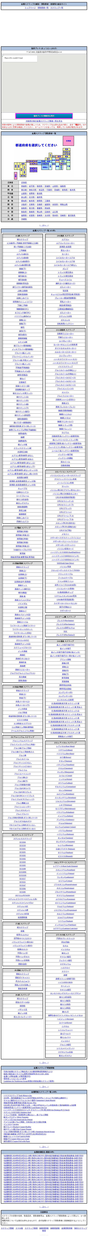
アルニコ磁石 (65, 1045)
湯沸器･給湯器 (65, 247)
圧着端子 (22, 382)
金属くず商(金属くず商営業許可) (17, 1076)
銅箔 (22, 327)
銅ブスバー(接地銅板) (22, 346)
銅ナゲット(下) (22, 408)
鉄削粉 (22, 1006)
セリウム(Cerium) (65, 881)
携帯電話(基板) (65, 689)
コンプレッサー (65, 356)
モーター (65, 254)
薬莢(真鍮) (22, 681)
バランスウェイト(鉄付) (22, 946)
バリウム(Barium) (65, 831)
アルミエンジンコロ (65, 389)
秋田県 (39, 186)
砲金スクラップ (22, 690)
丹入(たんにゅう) (23, 981)
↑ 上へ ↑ (44, 225)
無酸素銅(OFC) (22, 309)
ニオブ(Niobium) (65, 805)
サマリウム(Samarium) (65, 895)
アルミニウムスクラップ (22, 741)
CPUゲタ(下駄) (65, 530)
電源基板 (65, 681)
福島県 (63, 186)
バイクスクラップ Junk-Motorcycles (18, 1096)
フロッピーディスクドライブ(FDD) (65, 570)
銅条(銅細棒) (22, 507)
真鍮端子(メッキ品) (22, 618)
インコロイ (65, 1041)
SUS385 (22, 892)
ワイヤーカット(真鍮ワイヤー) (22, 626)
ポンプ (65, 269)
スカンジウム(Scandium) (65, 870)
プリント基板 (65, 659)
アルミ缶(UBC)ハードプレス (22, 796)
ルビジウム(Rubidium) (65, 794)
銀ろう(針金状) (65, 997)
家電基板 (65, 678)
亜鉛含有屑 (22, 989)
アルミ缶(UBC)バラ (23, 788)
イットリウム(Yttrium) (65, 873)
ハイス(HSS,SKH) (65, 982)
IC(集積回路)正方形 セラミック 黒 (65, 729)
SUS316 (22, 845)
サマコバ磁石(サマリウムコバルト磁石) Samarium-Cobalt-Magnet (29, 1100)
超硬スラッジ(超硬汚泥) (65, 979)
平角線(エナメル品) (22, 371)
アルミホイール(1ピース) (65, 378)
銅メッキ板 (22, 444)
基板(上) (65, 667)
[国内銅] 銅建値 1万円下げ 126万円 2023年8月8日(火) (25, 1134)
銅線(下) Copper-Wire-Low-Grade (16, 1139)
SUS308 (22, 869)
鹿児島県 (71, 215)
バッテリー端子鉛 (65, 454)
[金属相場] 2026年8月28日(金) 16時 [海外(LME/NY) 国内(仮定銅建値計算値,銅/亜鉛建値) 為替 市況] (43, 1199)
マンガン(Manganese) (65, 772)
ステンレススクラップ (22, 839)
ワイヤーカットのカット (22, 629)
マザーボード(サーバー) (65, 545)
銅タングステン (22, 503)
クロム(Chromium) (65, 768)
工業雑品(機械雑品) (65, 309)
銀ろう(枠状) (65, 1008)
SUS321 (22, 882)
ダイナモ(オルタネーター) (65, 348)
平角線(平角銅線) (23, 368)
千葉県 (49, 190)
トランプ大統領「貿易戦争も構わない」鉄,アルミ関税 (26, 1115)
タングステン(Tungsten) (65, 842)
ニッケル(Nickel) (65, 779)
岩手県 (31, 186)
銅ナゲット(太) (22, 397)
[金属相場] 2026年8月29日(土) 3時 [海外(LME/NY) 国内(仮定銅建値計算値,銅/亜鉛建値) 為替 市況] (43, 1172)
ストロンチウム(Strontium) (65, 798)
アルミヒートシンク (22, 774)
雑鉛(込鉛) (22, 964)
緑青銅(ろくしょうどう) (22, 302)
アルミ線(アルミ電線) (22, 748)
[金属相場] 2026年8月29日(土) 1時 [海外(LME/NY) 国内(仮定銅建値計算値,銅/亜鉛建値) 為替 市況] (43, 1177)
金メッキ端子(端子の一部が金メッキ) (65, 656)
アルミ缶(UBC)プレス (23, 792)
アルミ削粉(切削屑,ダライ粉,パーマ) (22, 818)
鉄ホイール (65, 462)
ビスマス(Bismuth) (65, 856)
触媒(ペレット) (65, 429)
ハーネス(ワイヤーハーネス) (65, 359)
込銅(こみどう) (22, 298)
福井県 (39, 197)
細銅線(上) (22, 272)
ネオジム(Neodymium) (65, 888)
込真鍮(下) (22, 578)
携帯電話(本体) (65, 685)
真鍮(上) (22, 571)
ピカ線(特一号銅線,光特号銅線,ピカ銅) (22, 243)
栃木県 (72, 190)
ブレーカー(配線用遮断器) (65, 298)
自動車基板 (65, 465)
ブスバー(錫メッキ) (22, 353)
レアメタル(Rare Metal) (65, 746)
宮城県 (47, 186)
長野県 (31, 193)
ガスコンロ (65, 320)
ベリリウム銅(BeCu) (22, 316)
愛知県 (24, 201)
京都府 (39, 204)
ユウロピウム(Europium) (65, 899)
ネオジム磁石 (65, 990)
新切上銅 (22, 510)
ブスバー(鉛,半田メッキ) (23, 360)
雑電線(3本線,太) (22, 546)
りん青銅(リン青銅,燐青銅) (22, 727)
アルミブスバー (22, 814)
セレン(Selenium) (65, 790)
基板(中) (65, 670)
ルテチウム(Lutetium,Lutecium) (65, 928)
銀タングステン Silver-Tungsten (16, 1117)
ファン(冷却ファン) (65, 581)
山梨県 (24, 193)
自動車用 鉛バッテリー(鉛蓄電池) (65, 436)
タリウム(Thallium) (65, 853)
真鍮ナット (22, 585)
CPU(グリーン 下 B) (65, 519)
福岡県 (24, 215)
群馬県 (64, 190)
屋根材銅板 (22, 338)
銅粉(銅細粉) (22, 419)
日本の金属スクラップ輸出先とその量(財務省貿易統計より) (28, 1072)
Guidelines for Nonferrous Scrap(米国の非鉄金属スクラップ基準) (29, 1081)
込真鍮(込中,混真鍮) (22, 582)
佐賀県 (31, 215)
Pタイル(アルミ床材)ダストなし (23, 825)
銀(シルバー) (65, 1037)
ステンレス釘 (22, 906)
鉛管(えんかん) (22, 935)
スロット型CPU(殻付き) (65, 523)
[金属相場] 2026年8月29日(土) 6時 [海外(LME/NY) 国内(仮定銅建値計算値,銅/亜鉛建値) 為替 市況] (43, 1165)
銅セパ (22, 379)
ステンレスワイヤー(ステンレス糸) (22, 899)
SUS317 (22, 879)
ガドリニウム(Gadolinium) (65, 903)
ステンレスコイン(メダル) (22, 903)
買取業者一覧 (43, 8)
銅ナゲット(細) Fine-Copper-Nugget (17, 1129)
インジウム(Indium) (65, 816)
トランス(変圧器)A (65, 272)
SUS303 (22, 862)
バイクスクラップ (65, 367)
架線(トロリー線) (23, 386)
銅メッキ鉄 (22, 1013)
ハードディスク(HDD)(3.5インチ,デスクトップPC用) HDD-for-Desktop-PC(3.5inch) (37, 1110)
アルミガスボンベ (22, 810)
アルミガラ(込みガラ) (22, 821)
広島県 (47, 212)
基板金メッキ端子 (65, 736)
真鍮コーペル (22, 622)
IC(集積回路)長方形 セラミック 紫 (65, 703)
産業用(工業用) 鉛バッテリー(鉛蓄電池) (65, 443)
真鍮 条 (23, 596)
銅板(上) (22, 320)
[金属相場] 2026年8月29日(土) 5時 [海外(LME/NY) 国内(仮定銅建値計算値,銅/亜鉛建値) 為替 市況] (43, 1168)
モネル (65, 946)
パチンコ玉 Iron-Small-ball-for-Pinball (18, 1120)
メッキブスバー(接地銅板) (22, 349)
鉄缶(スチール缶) (23, 1002)
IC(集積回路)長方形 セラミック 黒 (65, 718)
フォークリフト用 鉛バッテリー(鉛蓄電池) (65, 447)
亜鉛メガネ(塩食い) (22, 985)
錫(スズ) (65, 1012)
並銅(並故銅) (22, 294)
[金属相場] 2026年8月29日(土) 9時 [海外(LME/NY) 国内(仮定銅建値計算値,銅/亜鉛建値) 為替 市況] (43, 1158)
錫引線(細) (22, 280)
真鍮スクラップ (22, 567)
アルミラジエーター (65, 396)
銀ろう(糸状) (65, 1004)
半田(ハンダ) (22, 953)
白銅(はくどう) (22, 492)
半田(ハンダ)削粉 (23, 960)
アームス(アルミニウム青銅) (22, 731)
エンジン (65, 392)
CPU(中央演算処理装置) (65, 497)
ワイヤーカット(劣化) (22, 633)
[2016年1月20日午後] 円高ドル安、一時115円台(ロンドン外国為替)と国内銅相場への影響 (40, 1105)
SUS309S (22, 872)
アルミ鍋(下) (22, 781)
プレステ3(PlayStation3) (65, 635)
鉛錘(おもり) (22, 949)
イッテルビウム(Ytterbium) (65, 925)
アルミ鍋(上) (22, 777)
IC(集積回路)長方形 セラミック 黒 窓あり (65, 722)
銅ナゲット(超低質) (22, 415)
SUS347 (22, 885)
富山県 (24, 197)
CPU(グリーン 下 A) (65, 516)
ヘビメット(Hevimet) (65, 1019)
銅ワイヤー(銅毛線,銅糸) (23, 287)
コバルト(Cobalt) (65, 776)
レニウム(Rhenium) (65, 845)
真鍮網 (22, 666)
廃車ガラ (65, 403)
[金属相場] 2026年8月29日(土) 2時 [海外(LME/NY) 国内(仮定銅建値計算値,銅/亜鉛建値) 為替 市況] (43, 1175)
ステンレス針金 (22, 914)
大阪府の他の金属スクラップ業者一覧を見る (44, 121)
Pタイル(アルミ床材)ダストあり (23, 829)
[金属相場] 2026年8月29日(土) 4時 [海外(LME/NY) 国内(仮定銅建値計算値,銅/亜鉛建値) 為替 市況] (43, 1170)
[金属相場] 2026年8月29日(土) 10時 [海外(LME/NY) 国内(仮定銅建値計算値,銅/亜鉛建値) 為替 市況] (43, 1156)
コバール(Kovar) (65, 1023)
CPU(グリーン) (65, 512)
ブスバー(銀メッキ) (22, 364)
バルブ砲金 (22, 712)
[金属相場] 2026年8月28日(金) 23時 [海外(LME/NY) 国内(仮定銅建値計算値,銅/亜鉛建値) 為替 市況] (43, 1182)
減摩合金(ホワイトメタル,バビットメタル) (65, 1015)
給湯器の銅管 (22, 477)
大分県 (47, 215)
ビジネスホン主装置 (65, 700)
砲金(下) (22, 698)
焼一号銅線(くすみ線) (22, 247)
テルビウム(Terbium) (65, 906)
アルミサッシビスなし (22, 763)
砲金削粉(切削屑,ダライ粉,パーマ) (22, 716)
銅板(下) (22, 324)
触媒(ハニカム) (65, 414)
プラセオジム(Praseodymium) (65, 884)
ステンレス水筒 (65, 316)
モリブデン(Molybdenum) (65, 809)
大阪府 (24, 204)
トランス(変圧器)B (65, 276)
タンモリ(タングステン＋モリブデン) (65, 993)
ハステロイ (65, 968)
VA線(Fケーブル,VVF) (23, 550)
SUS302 (22, 859)
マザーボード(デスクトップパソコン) (65, 538)
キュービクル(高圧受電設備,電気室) (65, 294)
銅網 (22, 437)
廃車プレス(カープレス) (65, 407)
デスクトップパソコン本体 (65, 479)
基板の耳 (65, 663)
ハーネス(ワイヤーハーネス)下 (65, 363)
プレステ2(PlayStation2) (65, 624)
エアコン (65, 239)
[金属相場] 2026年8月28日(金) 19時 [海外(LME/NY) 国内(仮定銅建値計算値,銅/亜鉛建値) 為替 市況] (43, 1192)
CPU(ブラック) (65, 508)
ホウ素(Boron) (65, 757)
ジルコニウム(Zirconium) (65, 801)
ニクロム (65, 1026)
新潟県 (39, 193)
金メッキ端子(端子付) (65, 645)
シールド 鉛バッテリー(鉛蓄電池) (65, 451)
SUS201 (22, 852)
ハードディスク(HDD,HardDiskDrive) (65, 552)
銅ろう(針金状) (22, 499)
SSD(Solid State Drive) (65, 563)
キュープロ (22, 488)
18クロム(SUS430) (22, 895)
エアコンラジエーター (65, 243)
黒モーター (65, 250)
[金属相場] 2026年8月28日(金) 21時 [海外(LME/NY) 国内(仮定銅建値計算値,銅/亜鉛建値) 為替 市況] (43, 1187)
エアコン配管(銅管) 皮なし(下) (22, 466)
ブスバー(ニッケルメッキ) (22, 357)
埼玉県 (41, 190)
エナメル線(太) (22, 254)
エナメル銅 (22, 342)
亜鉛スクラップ (22, 974)
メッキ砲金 (22, 709)
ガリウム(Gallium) (65, 783)
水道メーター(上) (23, 701)
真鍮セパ (22, 611)
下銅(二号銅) (22, 305)
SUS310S (22, 875)
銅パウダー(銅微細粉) (22, 423)
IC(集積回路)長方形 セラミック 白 (65, 711)
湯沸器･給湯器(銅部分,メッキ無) (22, 481)
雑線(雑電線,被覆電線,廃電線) (23, 557)
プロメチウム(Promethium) (65, 892)
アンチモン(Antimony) (65, 820)
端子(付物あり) (65, 607)
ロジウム (65, 432)
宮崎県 (63, 215)
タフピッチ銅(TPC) (22, 313)
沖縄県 (24, 219)
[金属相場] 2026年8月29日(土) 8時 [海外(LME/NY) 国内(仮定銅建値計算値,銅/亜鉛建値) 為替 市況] (43, 1160)
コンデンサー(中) (65, 692)
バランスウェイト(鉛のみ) (22, 942)
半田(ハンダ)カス (23, 957)
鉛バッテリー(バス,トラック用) (65, 440)
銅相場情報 (44, 1228)
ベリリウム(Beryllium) (65, 754)
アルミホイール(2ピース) (65, 381)
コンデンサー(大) (65, 696)
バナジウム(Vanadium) (65, 765)
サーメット (65, 986)
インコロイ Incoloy (11, 1124)
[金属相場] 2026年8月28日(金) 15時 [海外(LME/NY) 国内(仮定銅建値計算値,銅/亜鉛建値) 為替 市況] (43, 1201)
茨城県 (57, 190)
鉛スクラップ (22, 927)
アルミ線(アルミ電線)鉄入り (22, 752)
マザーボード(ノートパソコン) (65, 541)
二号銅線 (22, 250)
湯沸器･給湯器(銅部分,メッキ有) (22, 485)
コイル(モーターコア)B (65, 261)
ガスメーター (65, 287)
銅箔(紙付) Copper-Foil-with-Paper (17, 1141)
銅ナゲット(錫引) (23, 412)
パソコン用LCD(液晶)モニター (65, 494)
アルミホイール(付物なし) (65, 370)
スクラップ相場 (31, 1228)
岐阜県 (31, 201)
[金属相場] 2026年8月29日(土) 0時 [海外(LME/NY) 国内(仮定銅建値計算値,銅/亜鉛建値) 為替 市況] (43, 1180)
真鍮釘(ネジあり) (23, 659)
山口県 (55, 212)
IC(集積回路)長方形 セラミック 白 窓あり (65, 714)
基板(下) (65, 674)
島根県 (31, 212)
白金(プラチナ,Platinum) (65, 849)
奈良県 (55, 204)
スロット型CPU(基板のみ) (65, 527)
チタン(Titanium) (65, 761)
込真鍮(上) (22, 574)
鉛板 (22, 931)
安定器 (65, 291)
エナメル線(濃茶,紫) (22, 265)
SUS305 (22, 865)
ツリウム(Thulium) (65, 921)
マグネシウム (65, 964)
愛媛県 (39, 208)
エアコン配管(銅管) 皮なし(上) (22, 463)
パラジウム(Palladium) (65, 812)
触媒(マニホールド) (65, 421)
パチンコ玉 (22, 1009)
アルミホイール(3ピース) (65, 385)
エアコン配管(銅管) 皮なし (22, 455)
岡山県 (39, 212)
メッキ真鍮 (22, 651)
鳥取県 (24, 212)
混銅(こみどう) (22, 518)
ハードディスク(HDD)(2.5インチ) (65, 560)
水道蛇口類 (22, 607)
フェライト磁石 (65, 960)
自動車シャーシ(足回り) (65, 400)
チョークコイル (65, 280)
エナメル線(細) (22, 258)
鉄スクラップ (22, 998)
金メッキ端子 (65, 648)
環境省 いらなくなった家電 (15, 1079)
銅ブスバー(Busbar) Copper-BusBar (17, 1127)
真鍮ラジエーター (22, 670)
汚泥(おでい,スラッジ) (65, 938)
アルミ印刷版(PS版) (23, 785)
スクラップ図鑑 (7, 1228)
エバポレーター (65, 341)
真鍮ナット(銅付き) (22, 589)
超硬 (65, 975)
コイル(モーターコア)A (65, 258)
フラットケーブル (65, 574)
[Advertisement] (44, 27)
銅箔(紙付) (22, 335)
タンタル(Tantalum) (65, 838)
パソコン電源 (65, 567)
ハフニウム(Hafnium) (65, 834)
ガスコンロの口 (22, 640)
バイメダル (22, 604)
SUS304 (22, 842)
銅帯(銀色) (22, 434)
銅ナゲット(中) (22, 401)
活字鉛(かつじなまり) (22, 938)
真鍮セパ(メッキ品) (22, 615)
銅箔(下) (22, 331)
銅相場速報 (55, 1228)
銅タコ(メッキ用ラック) (22, 393)
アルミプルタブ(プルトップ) (22, 799)
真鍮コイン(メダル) (22, 600)
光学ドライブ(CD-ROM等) (65, 585)
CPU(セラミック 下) (65, 505)
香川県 (31, 208)
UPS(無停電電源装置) (65, 600)
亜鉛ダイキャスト (22, 978)
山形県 (55, 186)
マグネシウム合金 (65, 1052)
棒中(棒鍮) (22, 593)
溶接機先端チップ (22, 390)
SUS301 (22, 849)
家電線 (22, 553)
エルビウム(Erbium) (65, 917)
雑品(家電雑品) (65, 305)
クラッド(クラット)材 (22, 448)
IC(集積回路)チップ (65, 592)
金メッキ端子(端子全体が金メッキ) (65, 652)
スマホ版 (19, 1228)
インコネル (65, 949)
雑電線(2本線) (22, 539)
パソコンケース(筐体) (65, 589)
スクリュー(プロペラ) (22, 648)
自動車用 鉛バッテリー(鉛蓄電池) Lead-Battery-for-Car (25, 1108)
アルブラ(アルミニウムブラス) (22, 673)
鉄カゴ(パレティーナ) (22, 1017)
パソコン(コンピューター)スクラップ (65, 475)
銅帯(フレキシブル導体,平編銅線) (22, 430)
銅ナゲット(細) (22, 404)
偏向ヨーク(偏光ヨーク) (65, 283)
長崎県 (39, 215)
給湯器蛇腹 (22, 917)
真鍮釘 (22, 655)
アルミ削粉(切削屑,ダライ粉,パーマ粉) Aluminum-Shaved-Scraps (29, 1132)
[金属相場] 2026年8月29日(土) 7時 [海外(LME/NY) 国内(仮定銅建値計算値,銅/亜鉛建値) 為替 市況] (43, 1163)
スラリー (65, 971)
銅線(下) (22, 269)
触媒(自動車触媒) (65, 410)
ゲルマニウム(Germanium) (65, 787)
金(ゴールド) (65, 1034)
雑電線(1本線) (22, 531)
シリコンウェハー (65, 1030)
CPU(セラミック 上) (65, 501)
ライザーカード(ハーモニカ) (65, 603)
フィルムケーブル (65, 578)
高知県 (47, 208)
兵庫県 (31, 204)
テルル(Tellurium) (65, 823)
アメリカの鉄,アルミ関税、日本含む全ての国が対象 (25, 1122)
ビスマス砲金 (22, 720)
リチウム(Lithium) (65, 750)
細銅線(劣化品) (22, 283)
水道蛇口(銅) (22, 452)
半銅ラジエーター (65, 337)
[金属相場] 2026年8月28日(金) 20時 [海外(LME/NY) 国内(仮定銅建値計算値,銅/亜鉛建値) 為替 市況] (43, 1189)
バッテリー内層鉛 (65, 458)
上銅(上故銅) (22, 291)
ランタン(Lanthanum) (65, 877)
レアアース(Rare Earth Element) (65, 866)
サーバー (65, 486)
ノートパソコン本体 (65, 483)
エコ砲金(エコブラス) (22, 723)
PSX (65, 631)
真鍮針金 (22, 662)
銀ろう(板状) (65, 1001)
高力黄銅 (22, 677)
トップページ (30, 8)
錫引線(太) (22, 276)
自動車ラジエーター (65, 334)
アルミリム (22, 770)
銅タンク (65, 953)
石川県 (31, 197)
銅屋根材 (22, 514)
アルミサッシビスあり (22, 766)
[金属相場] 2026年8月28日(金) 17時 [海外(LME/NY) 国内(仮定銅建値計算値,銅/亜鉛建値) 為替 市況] (43, 1197)
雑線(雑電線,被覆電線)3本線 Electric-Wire (20, 1103)
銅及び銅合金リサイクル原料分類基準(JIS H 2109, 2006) (26, 1074)
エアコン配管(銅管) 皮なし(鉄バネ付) (22, 474)
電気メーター (65, 302)
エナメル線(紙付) (23, 261)
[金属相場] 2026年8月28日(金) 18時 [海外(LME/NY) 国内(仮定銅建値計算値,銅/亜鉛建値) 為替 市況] (43, 1194)
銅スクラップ (22, 239)
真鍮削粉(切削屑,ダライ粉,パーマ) (22, 637)
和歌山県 (63, 204)
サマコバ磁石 (65, 957)
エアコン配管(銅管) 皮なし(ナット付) (22, 470)
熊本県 (55, 215)
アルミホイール (22, 759)
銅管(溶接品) (22, 375)
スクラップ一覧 (56, 8)
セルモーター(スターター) (65, 352)
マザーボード (65, 611)
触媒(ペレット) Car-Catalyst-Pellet (17, 1136)
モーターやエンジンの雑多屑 (65, 345)
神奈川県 (32, 190)
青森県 (24, 186)
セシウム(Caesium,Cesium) (65, 827)
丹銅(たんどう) (22, 521)
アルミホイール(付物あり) (65, 374)
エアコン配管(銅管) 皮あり (22, 459)
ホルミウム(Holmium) (65, 914)
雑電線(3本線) (22, 542)
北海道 (24, 182)
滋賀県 (47, 204)
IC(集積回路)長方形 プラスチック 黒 (65, 725)
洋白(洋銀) (65, 942)
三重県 (47, 201)
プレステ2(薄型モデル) (65, 628)
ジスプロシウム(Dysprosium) (65, 910)
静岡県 (39, 201)
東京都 (24, 190)
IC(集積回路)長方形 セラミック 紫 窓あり (65, 707)
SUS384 (22, 889)
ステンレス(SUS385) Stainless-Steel (17, 1112)
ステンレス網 (22, 910)
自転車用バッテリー (65, 324)
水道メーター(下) (23, 705)
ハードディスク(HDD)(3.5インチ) (65, 556)
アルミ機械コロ (22, 803)
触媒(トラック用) (65, 425)
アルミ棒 (22, 755)
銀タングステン (65, 1056)
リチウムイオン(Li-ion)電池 (65, 596)
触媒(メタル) (65, 418)
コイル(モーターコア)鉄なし (65, 265)
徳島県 (24, 208)
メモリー (65, 534)
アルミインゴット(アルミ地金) (22, 744)
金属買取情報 (66, 1228)
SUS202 (22, 855)
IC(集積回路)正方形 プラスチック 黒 (65, 733)
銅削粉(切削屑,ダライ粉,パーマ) (23, 426)
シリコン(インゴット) (65, 1048)
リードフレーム (22, 496)
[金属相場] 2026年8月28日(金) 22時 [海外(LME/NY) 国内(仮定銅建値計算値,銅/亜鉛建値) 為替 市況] (43, 1184)
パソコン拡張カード (65, 549)
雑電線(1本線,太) (22, 535)
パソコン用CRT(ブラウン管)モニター (65, 490)
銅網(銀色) (22, 441)
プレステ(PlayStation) (65, 621)
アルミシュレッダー (22, 807)
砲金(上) (22, 694)
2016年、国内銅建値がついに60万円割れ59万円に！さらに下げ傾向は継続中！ (36, 1098)
